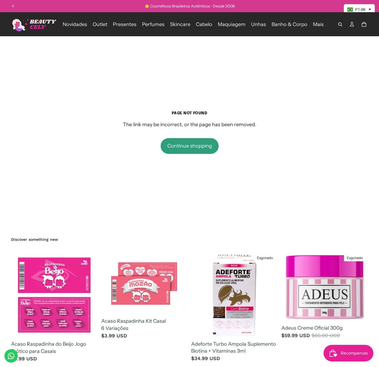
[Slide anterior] (13, 6)
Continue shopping (189, 146)
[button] (359, 9)
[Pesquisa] (340, 24)
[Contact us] (11, 356)
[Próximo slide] (359, 287)
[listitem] (318, 24)
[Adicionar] (89, 330)
